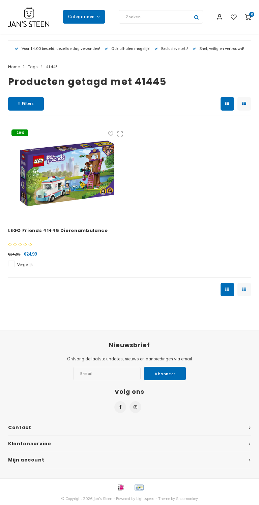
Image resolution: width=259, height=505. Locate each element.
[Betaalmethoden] (120, 487)
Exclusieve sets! (174, 48)
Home (14, 66)
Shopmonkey (187, 498)
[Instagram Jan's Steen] (135, 407)
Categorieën (81, 16)
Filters (28, 103)
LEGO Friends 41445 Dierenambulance (58, 230)
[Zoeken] (196, 17)
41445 (52, 66)
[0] (248, 16)
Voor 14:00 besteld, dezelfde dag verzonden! (61, 48)
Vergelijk (25, 264)
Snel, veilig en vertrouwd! (221, 48)
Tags (33, 66)
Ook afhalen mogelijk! (130, 48)
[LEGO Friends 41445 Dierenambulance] (67, 173)
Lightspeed (145, 498)
